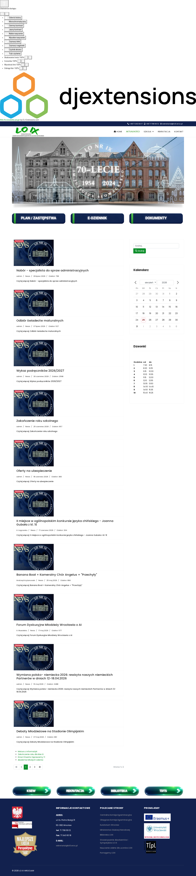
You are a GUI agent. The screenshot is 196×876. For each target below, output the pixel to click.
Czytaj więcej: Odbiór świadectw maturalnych (38, 331)
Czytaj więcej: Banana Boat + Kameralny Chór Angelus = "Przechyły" (49, 585)
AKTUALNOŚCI (133, 131)
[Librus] (98, 218)
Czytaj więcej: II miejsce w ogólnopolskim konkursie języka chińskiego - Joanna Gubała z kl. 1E (61, 535)
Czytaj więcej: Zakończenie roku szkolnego (36, 431)
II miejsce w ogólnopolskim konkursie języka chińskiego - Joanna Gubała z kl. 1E (64, 522)
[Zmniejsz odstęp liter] (21, 68)
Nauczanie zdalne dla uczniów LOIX (116, 848)
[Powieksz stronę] (30, 57)
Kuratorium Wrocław (109, 825)
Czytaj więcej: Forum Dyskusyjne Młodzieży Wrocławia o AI (44, 635)
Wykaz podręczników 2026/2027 (40, 371)
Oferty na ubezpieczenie (34, 471)
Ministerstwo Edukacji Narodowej (115, 830)
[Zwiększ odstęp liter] (25, 68)
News (27, 276)
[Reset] (2, 14)
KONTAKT (178, 131)
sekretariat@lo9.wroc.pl (172, 124)
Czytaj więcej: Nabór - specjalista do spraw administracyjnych (46, 281)
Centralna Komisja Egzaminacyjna (116, 815)
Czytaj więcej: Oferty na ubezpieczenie (34, 481)
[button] (16, 170)
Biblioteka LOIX (106, 834)
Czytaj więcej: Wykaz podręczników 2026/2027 (38, 381)
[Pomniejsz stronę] (26, 57)
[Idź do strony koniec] (40, 767)
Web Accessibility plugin (10, 120)
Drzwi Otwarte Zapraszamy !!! (31, 757)
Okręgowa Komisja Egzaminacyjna (116, 820)
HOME (119, 131)
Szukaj (140, 250)
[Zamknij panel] (7, 14)
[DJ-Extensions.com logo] (98, 95)
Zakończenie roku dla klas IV (31, 754)
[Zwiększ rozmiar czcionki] (23, 61)
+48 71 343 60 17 (136, 124)
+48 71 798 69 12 (152, 124)
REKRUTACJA (164, 131)
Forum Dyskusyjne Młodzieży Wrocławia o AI (49, 625)
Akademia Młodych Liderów (30, 760)
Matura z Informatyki (27, 751)
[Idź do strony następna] (34, 767)
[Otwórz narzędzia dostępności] (4, 3)
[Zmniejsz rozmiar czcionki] (19, 61)
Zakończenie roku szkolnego (37, 421)
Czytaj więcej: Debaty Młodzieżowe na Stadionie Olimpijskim (45, 742)
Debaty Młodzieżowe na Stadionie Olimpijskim (50, 731)
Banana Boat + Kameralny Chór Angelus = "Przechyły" (56, 575)
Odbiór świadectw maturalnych (39, 320)
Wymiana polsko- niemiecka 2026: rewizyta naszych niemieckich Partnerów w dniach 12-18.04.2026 (64, 676)
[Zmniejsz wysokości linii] (23, 65)
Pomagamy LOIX (107, 852)
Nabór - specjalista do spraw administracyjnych (52, 270)
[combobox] (156, 245)
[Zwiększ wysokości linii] (27, 65)
